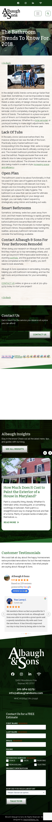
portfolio (14, 258)
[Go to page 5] (26, 633)
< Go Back (6, 63)
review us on (19, 591)
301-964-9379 (25, 689)
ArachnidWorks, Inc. (31, 820)
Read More (10, 522)
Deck (26, 760)
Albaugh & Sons (20, 576)
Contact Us (39, 334)
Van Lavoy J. (20, 600)
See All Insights (15, 449)
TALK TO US (16, 801)
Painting (41, 760)
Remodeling (15, 765)
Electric (41, 765)
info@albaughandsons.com (26, 693)
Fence (12, 760)
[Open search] (47, 13)
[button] (50, 453)
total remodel (41, 120)
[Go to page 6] (28, 633)
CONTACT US (8, 283)
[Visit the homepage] (26, 658)
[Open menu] (37, 13)
